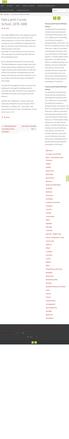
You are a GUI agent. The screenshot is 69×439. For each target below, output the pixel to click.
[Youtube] (5, 1)
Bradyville (49, 188)
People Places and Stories (54, 269)
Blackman (49, 181)
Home (2, 329)
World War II (50, 318)
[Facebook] (3, 1)
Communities (50, 216)
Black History (50, 178)
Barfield (48, 167)
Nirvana (34, 337)
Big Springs (49, 174)
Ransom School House (7, 333)
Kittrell (48, 248)
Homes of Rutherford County (55, 237)
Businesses (49, 195)
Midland (48, 262)
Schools (48, 294)
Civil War (48, 213)
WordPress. (39, 337)
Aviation (48, 164)
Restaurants (50, 276)
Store (16, 329)
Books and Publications (53, 185)
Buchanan (49, 192)
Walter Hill (49, 315)
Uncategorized (50, 304)
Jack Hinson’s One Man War (28, 126)
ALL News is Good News (53, 154)
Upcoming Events (51, 308)
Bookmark (7, 116)
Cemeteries (49, 199)
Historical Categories (27, 329)
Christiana (49, 206)
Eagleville (49, 223)
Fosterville (49, 230)
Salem (48, 290)
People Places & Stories (60, 329)
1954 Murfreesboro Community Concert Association (9, 128)
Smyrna (48, 297)
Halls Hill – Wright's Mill (53, 234)
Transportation (50, 301)
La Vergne (49, 251)
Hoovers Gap (50, 241)
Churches (49, 209)
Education (6, 14)
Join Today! (10, 329)
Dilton (48, 220)
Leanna (48, 259)
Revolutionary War (51, 280)
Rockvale (49, 283)
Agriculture (49, 150)
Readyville (49, 273)
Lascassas (49, 255)
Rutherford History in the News (55, 287)
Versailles (49, 311)
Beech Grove (50, 171)
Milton (48, 265)
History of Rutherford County (43, 329)
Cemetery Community (53, 202)
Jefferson (49, 244)
